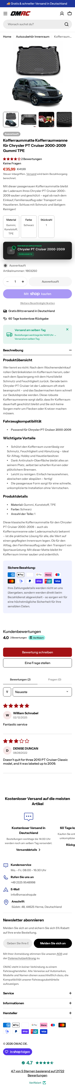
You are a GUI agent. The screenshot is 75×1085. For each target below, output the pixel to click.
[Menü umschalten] (5, 13)
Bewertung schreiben (37, 652)
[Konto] (62, 13)
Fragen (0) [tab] (54, 679)
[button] (12, 159)
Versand (31, 173)
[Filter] (7, 691)
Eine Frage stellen (37, 663)
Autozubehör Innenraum (32, 36)
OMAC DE (20, 1043)
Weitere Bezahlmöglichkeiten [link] (37, 303)
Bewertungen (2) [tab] (20, 679)
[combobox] (37, 24)
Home (7, 36)
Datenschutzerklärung (22, 958)
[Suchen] (66, 24)
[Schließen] (67, 329)
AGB (59, 954)
